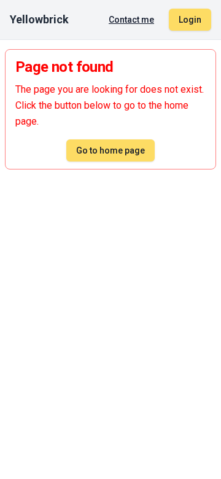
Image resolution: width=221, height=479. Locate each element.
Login (190, 20)
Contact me (131, 20)
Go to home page (110, 150)
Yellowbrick (39, 19)
